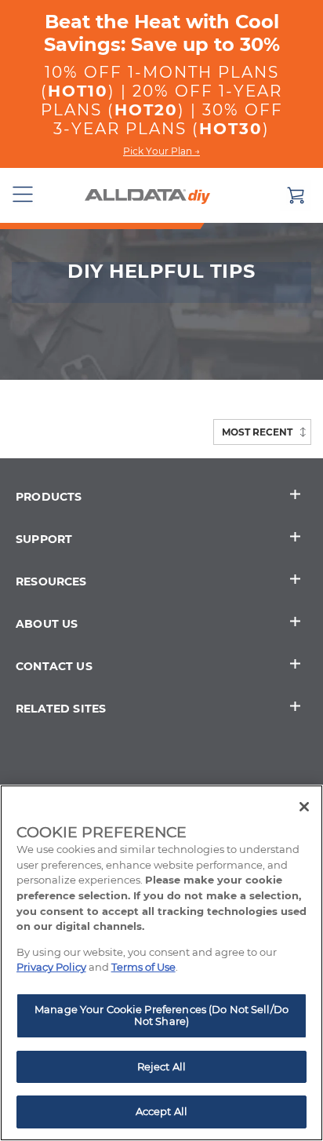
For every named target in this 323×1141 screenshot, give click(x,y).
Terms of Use (143, 967)
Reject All (161, 1066)
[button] (23, 195)
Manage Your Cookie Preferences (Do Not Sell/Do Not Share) (161, 1015)
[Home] (147, 195)
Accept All (161, 1111)
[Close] (304, 806)
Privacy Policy (51, 967)
